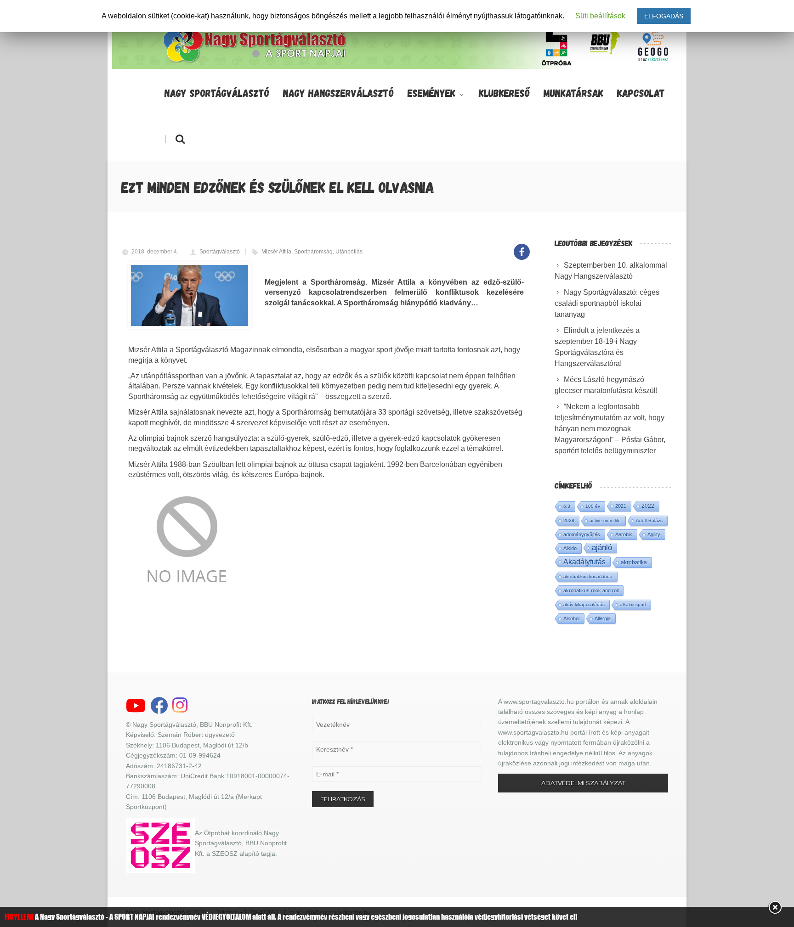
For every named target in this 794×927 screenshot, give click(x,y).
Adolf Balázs (649, 520)
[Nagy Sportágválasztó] (255, 62)
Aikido (570, 548)
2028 (568, 520)
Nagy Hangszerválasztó (338, 93)
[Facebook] (522, 247)
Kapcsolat (641, 93)
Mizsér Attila (276, 251)
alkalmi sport (633, 604)
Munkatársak (573, 93)
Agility (653, 534)
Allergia (603, 618)
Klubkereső (504, 93)
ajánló (602, 547)
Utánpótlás (349, 251)
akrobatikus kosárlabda (588, 576)
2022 (647, 506)
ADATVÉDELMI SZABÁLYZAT (583, 783)
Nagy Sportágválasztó (216, 93)
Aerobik (623, 534)
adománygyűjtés (581, 534)
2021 (620, 506)
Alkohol (571, 618)
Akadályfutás (584, 561)
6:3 (566, 506)
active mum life (605, 520)
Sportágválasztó (219, 251)
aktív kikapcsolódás (584, 604)
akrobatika (634, 562)
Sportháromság (313, 251)
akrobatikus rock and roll (590, 590)
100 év (592, 506)
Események (431, 93)
